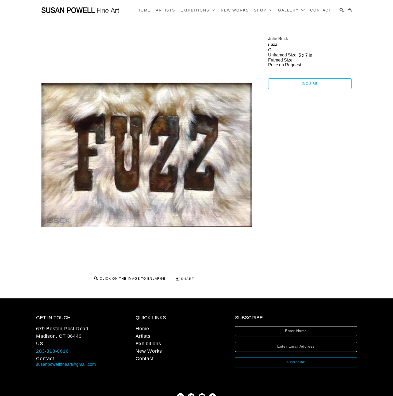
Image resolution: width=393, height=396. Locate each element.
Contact (45, 358)
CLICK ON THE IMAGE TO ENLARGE (131, 278)
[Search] (342, 10)
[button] (197, 10)
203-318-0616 (52, 351)
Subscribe (296, 362)
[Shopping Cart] (350, 10)
